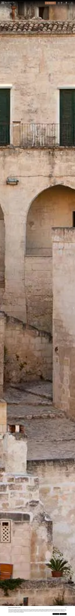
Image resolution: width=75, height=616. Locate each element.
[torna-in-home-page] (8, 3)
